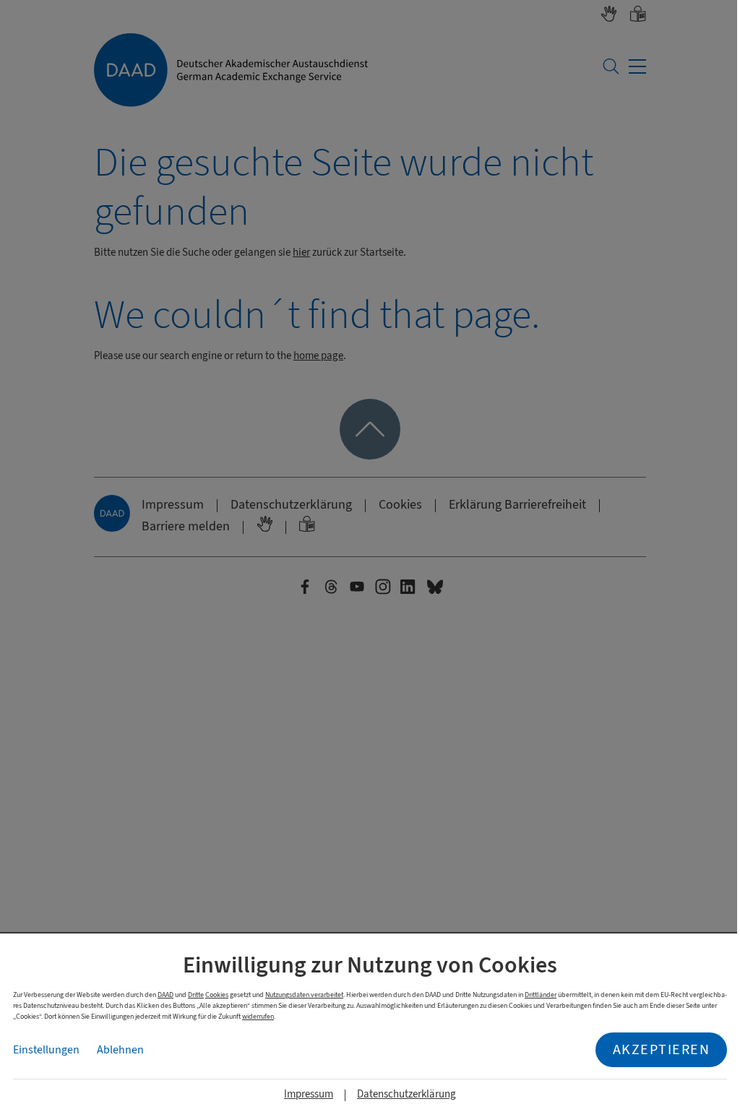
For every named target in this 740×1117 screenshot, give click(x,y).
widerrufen (258, 1016)
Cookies (216, 994)
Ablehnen (120, 1050)
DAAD (165, 994)
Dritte (196, 994)
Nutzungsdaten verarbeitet (304, 994)
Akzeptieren (661, 1049)
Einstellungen (46, 1050)
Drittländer (540, 994)
